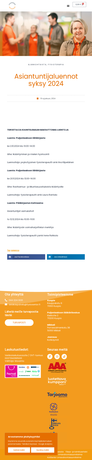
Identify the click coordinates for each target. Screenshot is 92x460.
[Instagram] (57, 356)
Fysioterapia (56, 64)
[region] (31, 444)
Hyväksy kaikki (42, 450)
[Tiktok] (64, 356)
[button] (68, 6)
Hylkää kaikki (19, 450)
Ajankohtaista (37, 64)
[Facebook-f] (49, 356)
